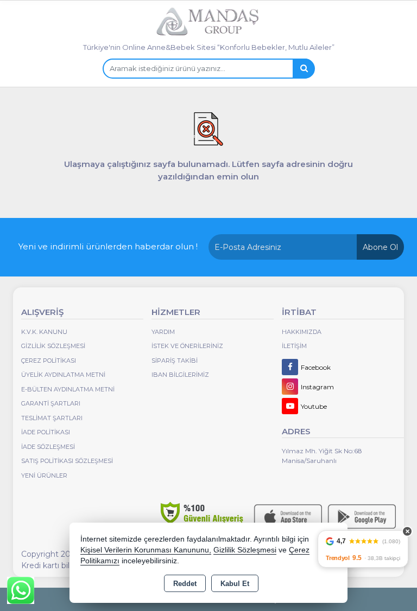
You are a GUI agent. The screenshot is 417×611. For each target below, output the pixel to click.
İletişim (294, 346)
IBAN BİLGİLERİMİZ (180, 374)
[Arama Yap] (303, 69)
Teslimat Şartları (52, 418)
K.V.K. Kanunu (44, 332)
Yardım (163, 332)
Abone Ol (380, 247)
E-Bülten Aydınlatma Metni (68, 389)
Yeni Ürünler (44, 475)
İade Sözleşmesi (48, 447)
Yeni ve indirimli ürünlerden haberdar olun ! (108, 246)
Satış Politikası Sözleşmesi (67, 461)
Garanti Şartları (50, 403)
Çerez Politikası (48, 360)
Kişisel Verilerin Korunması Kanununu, (145, 550)
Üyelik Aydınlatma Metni (63, 374)
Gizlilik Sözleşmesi (53, 346)
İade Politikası (45, 432)
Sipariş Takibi (174, 360)
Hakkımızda (301, 332)
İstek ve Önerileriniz (187, 346)
